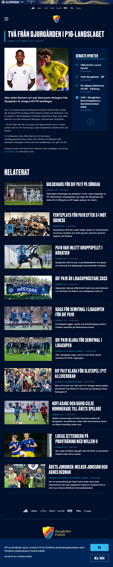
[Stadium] (52, 8)
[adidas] (33, 8)
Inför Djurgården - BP (92, 76)
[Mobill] (39, 8)
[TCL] (72, 8)
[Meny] (6, 19)
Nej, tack (99, 558)
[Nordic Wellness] (45, 8)
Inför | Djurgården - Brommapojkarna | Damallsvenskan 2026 (91, 102)
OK (99, 547)
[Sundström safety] (58, 8)
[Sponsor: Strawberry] (31, 2)
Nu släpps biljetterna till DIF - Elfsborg (92, 87)
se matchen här (11, 151)
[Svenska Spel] (65, 8)
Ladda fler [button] (90, 122)
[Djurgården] (56, 19)
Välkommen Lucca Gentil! (91, 67)
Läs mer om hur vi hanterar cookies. (18, 556)
